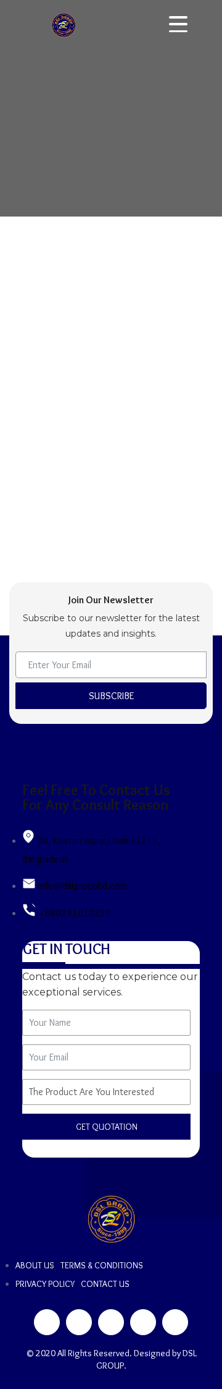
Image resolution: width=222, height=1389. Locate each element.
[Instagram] (143, 1322)
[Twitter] (79, 1322)
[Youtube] (175, 1322)
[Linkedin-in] (111, 1322)
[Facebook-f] (47, 1322)
